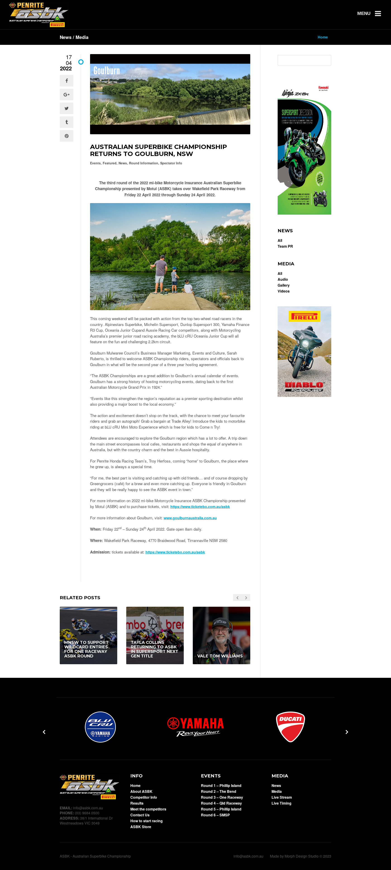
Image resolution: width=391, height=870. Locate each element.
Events (95, 163)
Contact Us (140, 815)
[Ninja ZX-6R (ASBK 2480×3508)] (304, 213)
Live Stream (282, 797)
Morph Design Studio (302, 856)
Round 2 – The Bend (218, 791)
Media (277, 791)
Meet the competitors (148, 809)
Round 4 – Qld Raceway (221, 803)
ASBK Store (140, 827)
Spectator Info (171, 163)
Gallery (284, 285)
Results (136, 803)
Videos (284, 291)
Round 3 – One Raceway (222, 797)
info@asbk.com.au (248, 856)
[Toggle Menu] (374, 13)
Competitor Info (143, 797)
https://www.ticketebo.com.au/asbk (200, 506)
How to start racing (146, 821)
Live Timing (281, 803)
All (280, 240)
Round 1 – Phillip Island (221, 785)
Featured (110, 163)
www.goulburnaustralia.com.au (190, 517)
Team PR (285, 246)
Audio (283, 279)
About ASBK (141, 791)
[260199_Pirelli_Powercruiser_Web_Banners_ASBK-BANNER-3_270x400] (304, 395)
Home (135, 785)
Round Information (143, 163)
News (123, 163)
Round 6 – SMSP (215, 815)
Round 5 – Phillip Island (221, 809)
